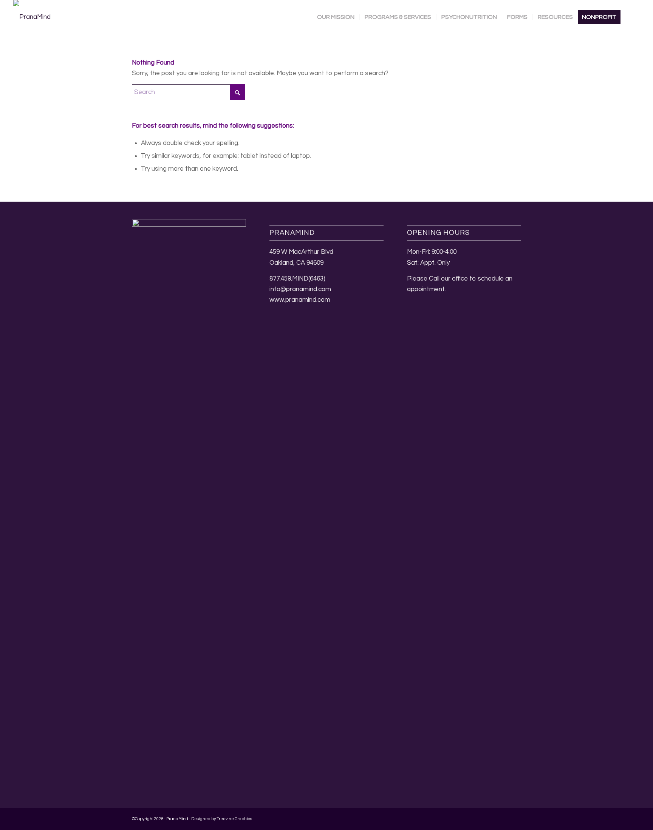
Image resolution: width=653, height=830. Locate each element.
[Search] (632, 17)
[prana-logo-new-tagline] (32, 17)
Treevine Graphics (234, 819)
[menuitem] (335, 17)
